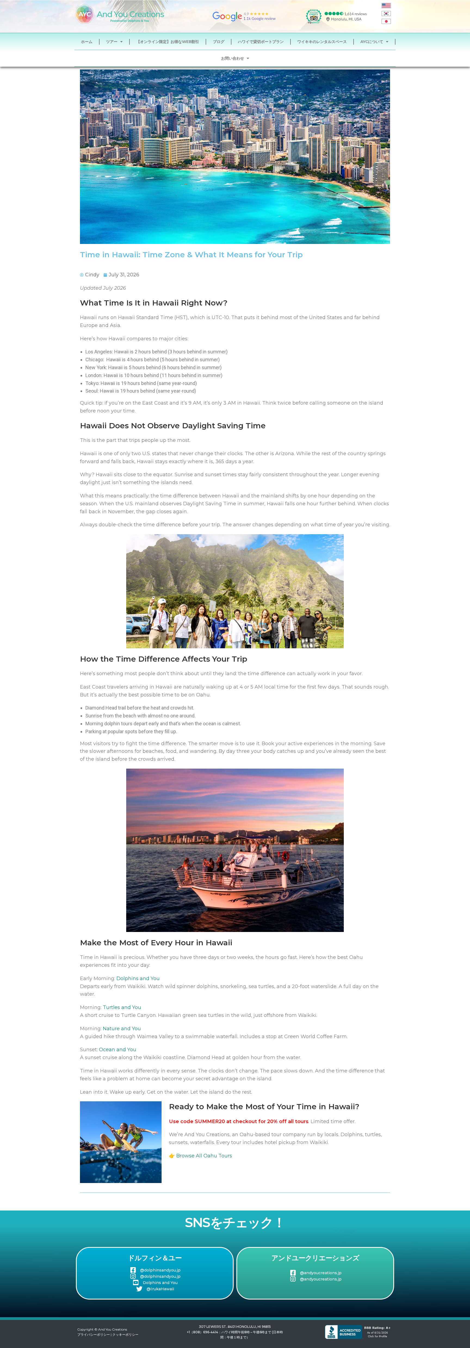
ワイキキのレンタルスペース (322, 41)
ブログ (218, 41)
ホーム (86, 41)
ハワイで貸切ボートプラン (261, 41)
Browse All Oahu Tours (204, 1156)
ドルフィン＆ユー (155, 1258)
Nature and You (122, 1029)
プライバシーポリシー (93, 1334)
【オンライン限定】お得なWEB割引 (167, 41)
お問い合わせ (232, 58)
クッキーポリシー (125, 1334)
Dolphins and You (138, 979)
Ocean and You (117, 1050)
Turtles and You (122, 1007)
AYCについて (371, 41)
